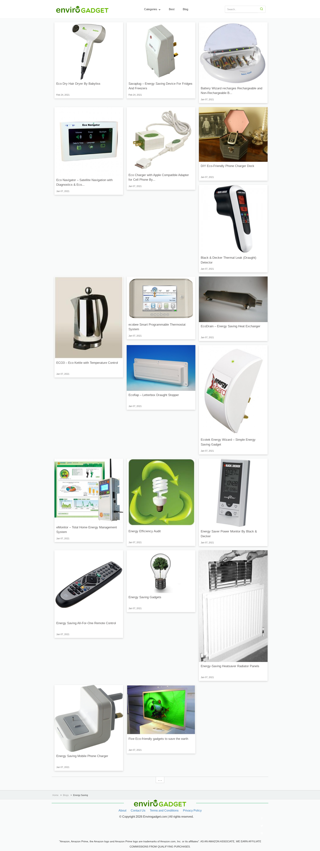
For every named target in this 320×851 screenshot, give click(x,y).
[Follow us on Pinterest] (262, 833)
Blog (185, 9)
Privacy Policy (192, 810)
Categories (151, 9)
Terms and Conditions (164, 810)
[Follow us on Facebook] (262, 818)
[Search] (262, 9)
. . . (160, 779)
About (122, 810)
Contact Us (138, 810)
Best (171, 9)
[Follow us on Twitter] (262, 826)
